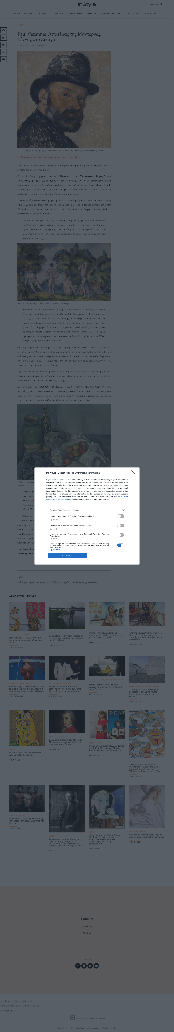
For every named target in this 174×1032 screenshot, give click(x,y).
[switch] (120, 516)
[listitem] (87, 510)
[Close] (134, 473)
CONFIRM (67, 556)
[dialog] (87, 516)
